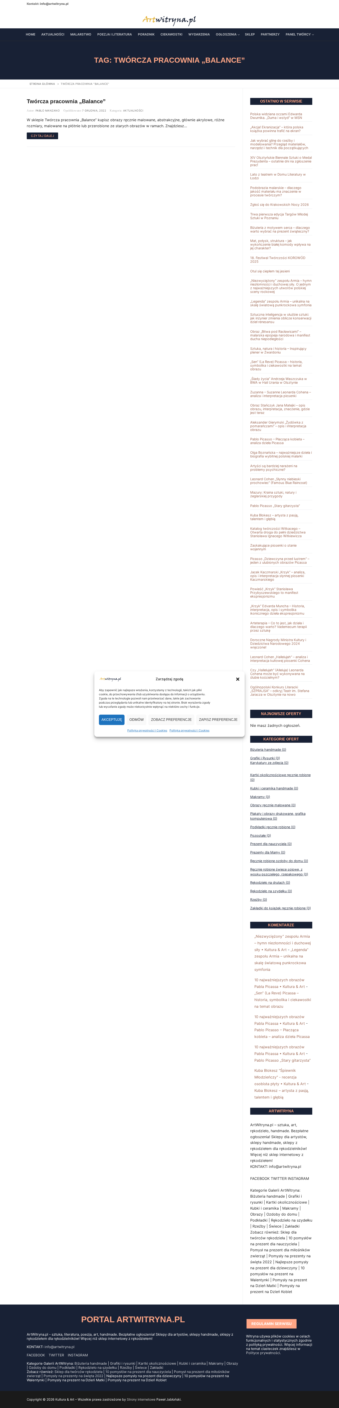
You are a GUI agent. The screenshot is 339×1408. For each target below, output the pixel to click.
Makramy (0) (260, 797)
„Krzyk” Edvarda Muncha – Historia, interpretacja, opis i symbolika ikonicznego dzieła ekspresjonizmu (277, 609)
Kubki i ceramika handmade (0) (274, 788)
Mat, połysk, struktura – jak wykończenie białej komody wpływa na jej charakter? (280, 244)
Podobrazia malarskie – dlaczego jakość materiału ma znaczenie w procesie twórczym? (275, 191)
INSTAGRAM (78, 1355)
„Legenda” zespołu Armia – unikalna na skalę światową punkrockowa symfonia (281, 303)
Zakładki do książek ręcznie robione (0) (280, 908)
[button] (237, 679)
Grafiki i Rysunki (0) (265, 758)
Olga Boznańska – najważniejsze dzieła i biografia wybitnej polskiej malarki (281, 454)
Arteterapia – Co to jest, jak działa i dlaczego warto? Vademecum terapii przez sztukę (278, 626)
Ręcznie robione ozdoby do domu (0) (279, 861)
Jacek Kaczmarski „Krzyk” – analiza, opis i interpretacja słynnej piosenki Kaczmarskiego (277, 575)
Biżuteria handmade (90, 1363)
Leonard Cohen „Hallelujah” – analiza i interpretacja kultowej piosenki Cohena (280, 659)
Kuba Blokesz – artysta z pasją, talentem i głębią (274, 517)
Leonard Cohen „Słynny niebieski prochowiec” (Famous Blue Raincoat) (278, 481)
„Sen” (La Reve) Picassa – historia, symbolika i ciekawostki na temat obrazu (276, 365)
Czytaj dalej (42, 136)
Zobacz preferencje (171, 720)
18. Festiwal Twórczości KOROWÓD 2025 (277, 259)
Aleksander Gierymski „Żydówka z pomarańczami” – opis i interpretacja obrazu (278, 426)
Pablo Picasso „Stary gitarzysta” (275, 506)
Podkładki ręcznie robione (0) (272, 827)
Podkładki (67, 1367)
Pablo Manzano (47, 110)
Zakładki (156, 1367)
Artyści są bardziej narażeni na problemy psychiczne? (273, 467)
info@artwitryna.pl (54, 4)
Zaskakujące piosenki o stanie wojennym (273, 547)
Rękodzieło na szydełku (97, 1367)
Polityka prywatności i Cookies (147, 730)
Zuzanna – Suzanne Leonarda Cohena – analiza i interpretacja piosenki (280, 394)
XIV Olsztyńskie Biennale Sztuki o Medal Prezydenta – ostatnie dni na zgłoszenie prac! (281, 161)
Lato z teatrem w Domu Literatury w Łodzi (278, 176)
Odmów (136, 720)
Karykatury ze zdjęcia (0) (269, 763)
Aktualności (132, 110)
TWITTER (56, 1355)
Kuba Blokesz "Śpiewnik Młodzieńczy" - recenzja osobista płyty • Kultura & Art (280, 1077)
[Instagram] (44, 18)
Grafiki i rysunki (122, 1363)
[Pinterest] (51, 18)
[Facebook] (30, 18)
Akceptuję (111, 720)
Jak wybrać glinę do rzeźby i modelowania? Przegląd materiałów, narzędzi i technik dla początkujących (279, 144)
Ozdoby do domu (42, 1367)
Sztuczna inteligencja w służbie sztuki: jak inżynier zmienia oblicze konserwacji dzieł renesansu (280, 318)
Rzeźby (126, 1367)
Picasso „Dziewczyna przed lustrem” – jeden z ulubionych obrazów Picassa (279, 560)
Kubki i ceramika (192, 1363)
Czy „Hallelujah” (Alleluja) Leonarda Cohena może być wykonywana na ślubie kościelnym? (277, 673)
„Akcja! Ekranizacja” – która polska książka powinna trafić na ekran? (276, 129)
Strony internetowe (141, 1399)
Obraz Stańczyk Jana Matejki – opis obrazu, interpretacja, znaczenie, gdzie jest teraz (280, 409)
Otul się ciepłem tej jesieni (270, 271)
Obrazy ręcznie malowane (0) (273, 805)
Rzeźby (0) (258, 899)
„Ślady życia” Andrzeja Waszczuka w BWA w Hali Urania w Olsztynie (278, 380)
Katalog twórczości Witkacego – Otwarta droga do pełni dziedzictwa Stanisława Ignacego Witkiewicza (278, 532)
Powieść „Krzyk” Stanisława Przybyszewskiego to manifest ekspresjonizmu (274, 592)
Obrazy (232, 1363)
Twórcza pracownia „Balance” (66, 101)
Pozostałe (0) (260, 835)
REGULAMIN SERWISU (271, 1323)
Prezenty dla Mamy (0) (267, 852)
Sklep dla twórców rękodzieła (78, 1372)
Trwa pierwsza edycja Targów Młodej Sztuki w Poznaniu (279, 216)
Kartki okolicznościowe (157, 1363)
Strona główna (42, 83)
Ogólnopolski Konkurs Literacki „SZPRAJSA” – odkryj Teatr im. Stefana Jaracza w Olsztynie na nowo (279, 690)
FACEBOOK (36, 1355)
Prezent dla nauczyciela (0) (271, 844)
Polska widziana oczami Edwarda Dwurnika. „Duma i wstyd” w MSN (276, 116)
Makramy (216, 1363)
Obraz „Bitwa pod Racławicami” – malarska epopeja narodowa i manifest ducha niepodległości (280, 335)
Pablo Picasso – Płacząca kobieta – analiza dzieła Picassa (277, 441)
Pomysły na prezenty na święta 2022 (73, 1376)
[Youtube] (37, 18)
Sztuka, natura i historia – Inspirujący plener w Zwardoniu (278, 350)
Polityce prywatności (263, 1353)
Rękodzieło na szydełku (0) (271, 891)
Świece (141, 1367)
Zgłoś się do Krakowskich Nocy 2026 (279, 204)
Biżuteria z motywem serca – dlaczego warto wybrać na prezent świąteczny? (280, 229)
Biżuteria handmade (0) (268, 749)
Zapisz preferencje (218, 720)
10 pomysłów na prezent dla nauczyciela (138, 1372)
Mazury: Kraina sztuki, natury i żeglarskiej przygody (273, 494)
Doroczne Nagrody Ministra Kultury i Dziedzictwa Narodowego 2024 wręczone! (278, 643)
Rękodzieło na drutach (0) (270, 882)
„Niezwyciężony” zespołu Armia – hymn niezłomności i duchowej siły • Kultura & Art (282, 943)
